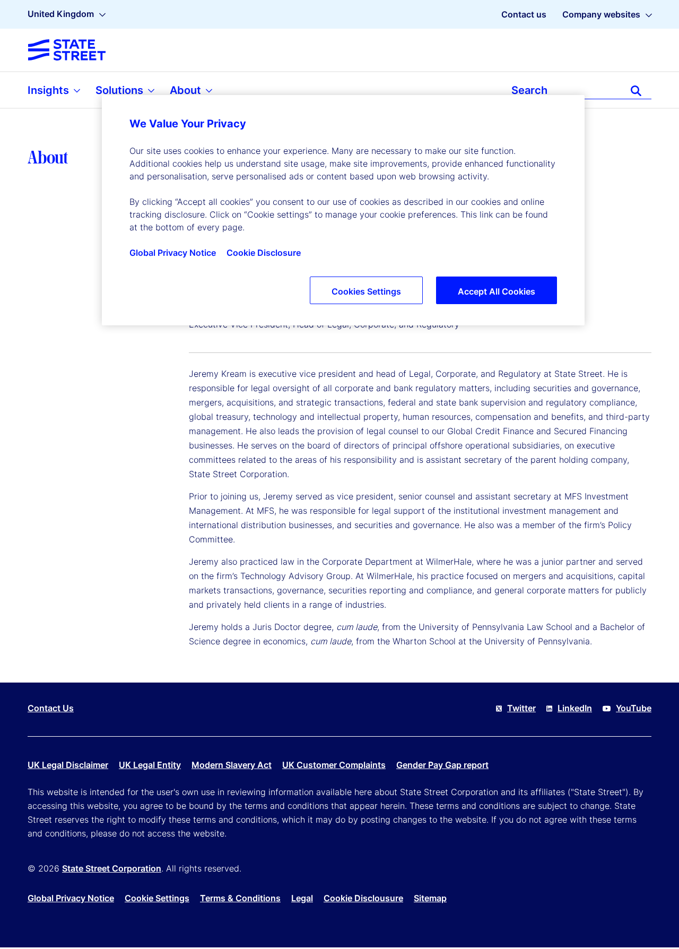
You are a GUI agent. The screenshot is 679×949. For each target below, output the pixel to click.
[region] (343, 210)
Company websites (601, 14)
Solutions (120, 90)
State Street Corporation (111, 868)
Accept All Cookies (496, 291)
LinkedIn (575, 708)
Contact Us (51, 708)
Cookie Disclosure (264, 252)
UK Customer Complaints (334, 765)
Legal (302, 898)
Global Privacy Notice (71, 898)
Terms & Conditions (240, 898)
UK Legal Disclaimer (68, 765)
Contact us (523, 14)
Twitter (521, 708)
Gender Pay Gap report (442, 765)
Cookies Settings (366, 291)
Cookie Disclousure (363, 898)
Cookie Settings (157, 898)
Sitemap (430, 898)
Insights (50, 90)
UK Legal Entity (150, 765)
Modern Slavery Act (231, 765)
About (187, 90)
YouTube (633, 708)
